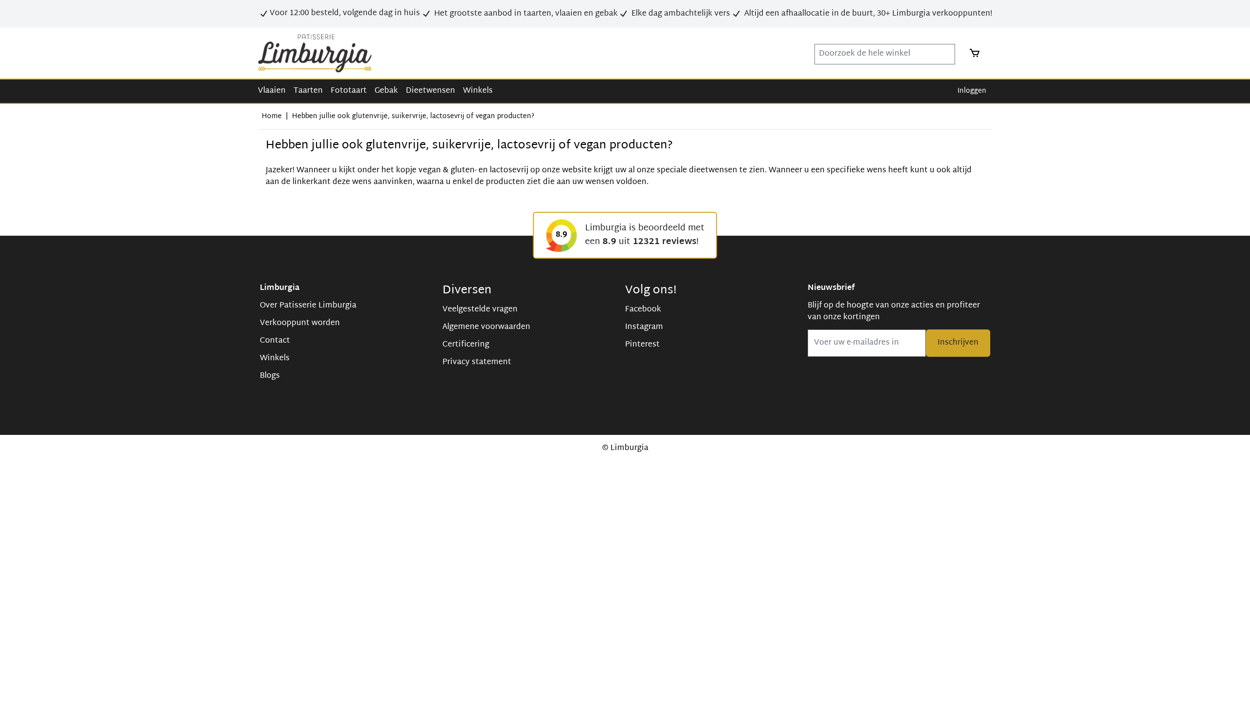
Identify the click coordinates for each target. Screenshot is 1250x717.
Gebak (386, 91)
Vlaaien (272, 91)
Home (272, 116)
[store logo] (315, 53)
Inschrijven (958, 343)
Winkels (478, 91)
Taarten (308, 91)
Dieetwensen (430, 91)
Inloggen (972, 91)
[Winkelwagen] (971, 53)
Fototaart (349, 91)
